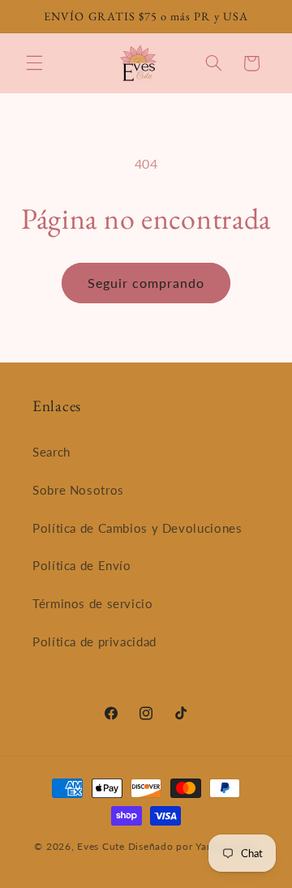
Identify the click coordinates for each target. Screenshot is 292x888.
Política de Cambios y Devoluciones (137, 528)
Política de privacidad (94, 641)
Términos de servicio (92, 603)
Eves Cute (101, 846)
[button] (34, 63)
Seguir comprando (146, 282)
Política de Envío (81, 565)
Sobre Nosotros (78, 490)
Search (51, 451)
